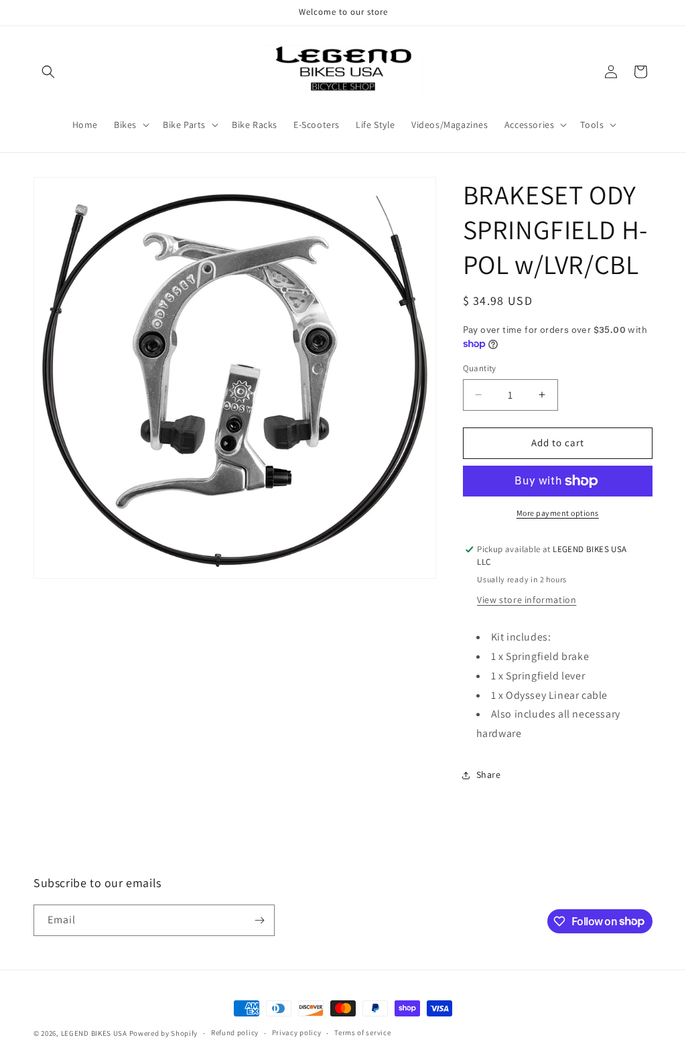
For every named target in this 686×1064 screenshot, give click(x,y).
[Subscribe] (259, 920)
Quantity (479, 368)
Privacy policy (297, 1032)
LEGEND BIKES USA (94, 1033)
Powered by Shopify (163, 1033)
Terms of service (362, 1032)
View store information (526, 600)
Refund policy (235, 1032)
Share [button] (488, 775)
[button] (48, 71)
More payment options (558, 513)
